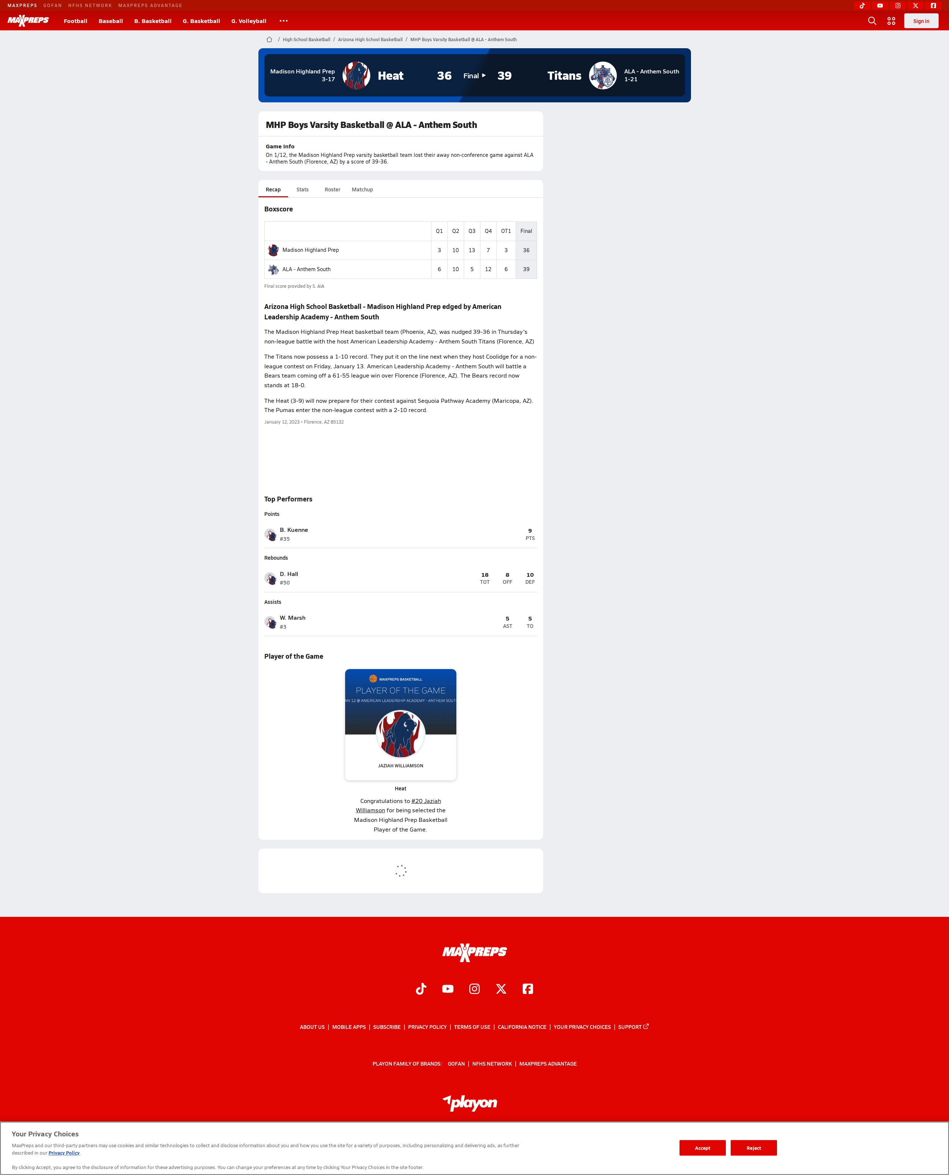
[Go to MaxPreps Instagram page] (474, 990)
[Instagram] (898, 5)
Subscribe (387, 1026)
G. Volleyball (249, 20)
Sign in (921, 20)
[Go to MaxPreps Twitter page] (501, 990)
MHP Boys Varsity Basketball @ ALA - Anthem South (463, 39)
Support (630, 1026)
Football (75, 20)
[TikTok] (862, 5)
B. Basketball (153, 20)
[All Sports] (283, 20)
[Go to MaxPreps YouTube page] (448, 990)
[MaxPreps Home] (28, 21)
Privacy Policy (427, 1026)
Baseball (111, 20)
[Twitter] (915, 5)
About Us (312, 1026)
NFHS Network (90, 5)
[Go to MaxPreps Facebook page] (528, 990)
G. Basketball (201, 20)
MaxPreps (22, 5)
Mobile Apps (349, 1026)
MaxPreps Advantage (150, 5)
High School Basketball (306, 39)
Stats (303, 189)
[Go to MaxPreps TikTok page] (421, 990)
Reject (754, 1147)
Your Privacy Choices (582, 1026)
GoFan (52, 5)
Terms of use (472, 1026)
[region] (474, 1148)
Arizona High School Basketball (370, 39)
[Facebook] (933, 5)
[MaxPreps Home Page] (269, 39)
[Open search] (872, 20)
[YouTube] (880, 5)
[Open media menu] (891, 20)
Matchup (362, 189)
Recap (273, 189)
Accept (703, 1147)
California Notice (522, 1026)
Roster (332, 189)
